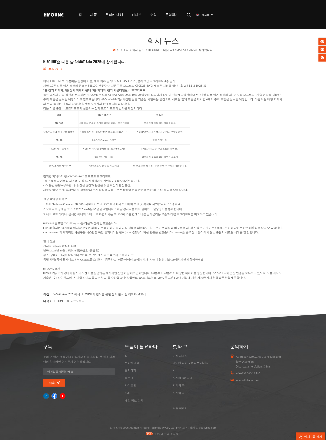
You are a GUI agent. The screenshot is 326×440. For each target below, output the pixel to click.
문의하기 (172, 14)
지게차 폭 (179, 385)
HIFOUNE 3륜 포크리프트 (68, 301)
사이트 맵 (131, 385)
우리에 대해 (114, 14)
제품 (93, 14)
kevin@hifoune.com (248, 380)
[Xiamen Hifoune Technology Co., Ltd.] (53, 14)
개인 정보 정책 (134, 400)
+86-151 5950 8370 (248, 373)
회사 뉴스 (138, 50)
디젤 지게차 (180, 356)
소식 (153, 14)
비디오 (136, 14)
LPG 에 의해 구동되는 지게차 (191, 362)
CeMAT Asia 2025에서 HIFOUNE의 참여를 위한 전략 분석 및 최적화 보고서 (99, 294)
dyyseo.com (209, 427)
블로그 (129, 378)
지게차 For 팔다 (182, 378)
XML (127, 393)
